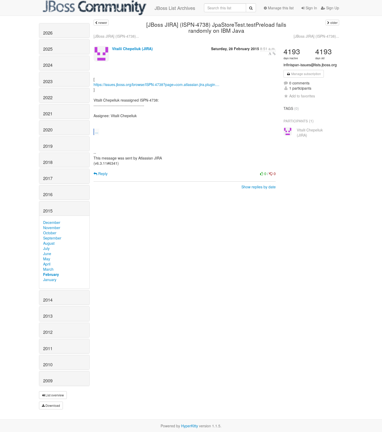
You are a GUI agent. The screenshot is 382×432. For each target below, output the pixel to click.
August (49, 243)
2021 (47, 113)
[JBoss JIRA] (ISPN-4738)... (116, 36)
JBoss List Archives (175, 7)
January (49, 279)
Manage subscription (306, 73)
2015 (47, 211)
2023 (47, 81)
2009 (47, 380)
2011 (47, 348)
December (51, 222)
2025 (47, 49)
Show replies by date (258, 186)
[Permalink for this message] (274, 53)
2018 (47, 162)
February (51, 274)
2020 (47, 130)
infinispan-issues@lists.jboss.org (310, 64)
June (47, 253)
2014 (47, 300)
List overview (54, 395)
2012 (47, 332)
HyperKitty (189, 425)
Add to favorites (302, 95)
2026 (47, 33)
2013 (47, 316)
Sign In (311, 7)
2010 (47, 364)
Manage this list (280, 7)
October (49, 232)
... (96, 132)
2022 (47, 97)
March (48, 269)
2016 (47, 194)
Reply (102, 173)
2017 (47, 178)
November (51, 227)
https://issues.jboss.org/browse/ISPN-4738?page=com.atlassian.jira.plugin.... (156, 84)
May (46, 258)
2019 (47, 146)
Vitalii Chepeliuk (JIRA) (132, 48)
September (52, 238)
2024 (47, 65)
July (46, 248)
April (46, 264)
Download (52, 405)
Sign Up (332, 7)
